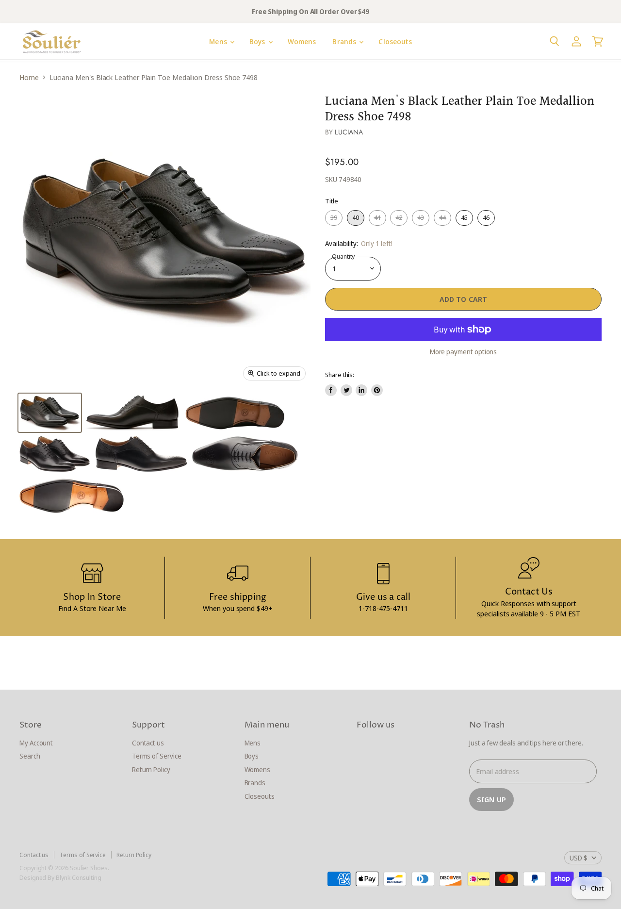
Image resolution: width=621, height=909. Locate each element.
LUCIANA (349, 132)
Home (29, 77)
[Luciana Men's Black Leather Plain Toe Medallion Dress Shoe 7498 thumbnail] (49, 413)
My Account (36, 742)
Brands (345, 41)
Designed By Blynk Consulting (60, 877)
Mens (219, 41)
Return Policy (151, 769)
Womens (302, 41)
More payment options (463, 352)
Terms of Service (156, 755)
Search (29, 755)
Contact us (148, 742)
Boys (258, 41)
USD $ (579, 857)
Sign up (491, 799)
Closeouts (394, 41)
